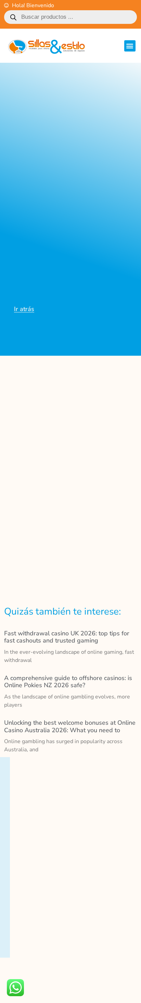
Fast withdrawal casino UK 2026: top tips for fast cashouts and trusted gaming (66, 637)
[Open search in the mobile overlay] (70, 17)
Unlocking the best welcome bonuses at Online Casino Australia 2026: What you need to (70, 726)
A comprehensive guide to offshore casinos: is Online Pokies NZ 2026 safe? (68, 682)
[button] (130, 45)
